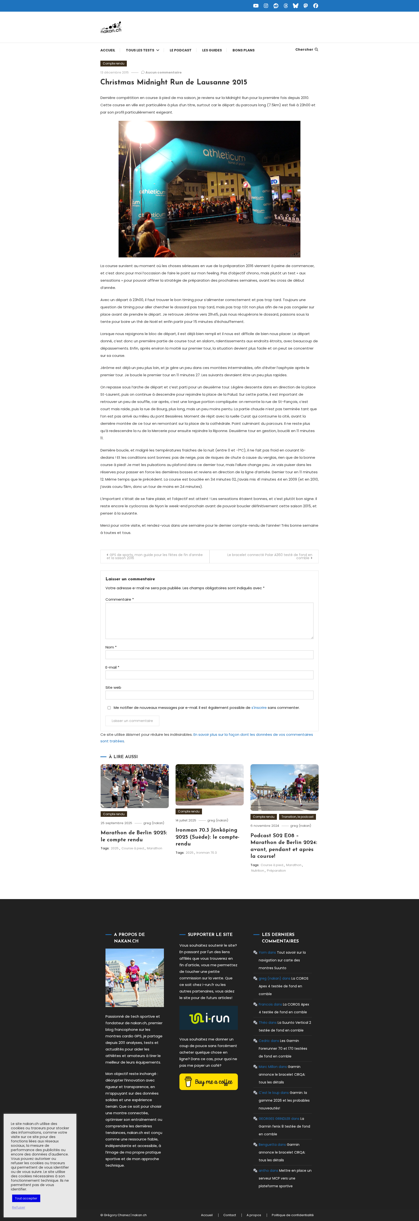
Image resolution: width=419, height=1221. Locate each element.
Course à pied (132, 848)
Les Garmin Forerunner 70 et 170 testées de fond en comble (283, 1048)
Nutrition (257, 870)
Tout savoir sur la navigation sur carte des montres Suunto (282, 960)
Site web (113, 687)
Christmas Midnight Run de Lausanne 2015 (173, 82)
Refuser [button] (18, 1207)
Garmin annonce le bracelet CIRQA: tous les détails (282, 1074)
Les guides (212, 50)
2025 (115, 848)
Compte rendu (113, 63)
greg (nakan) (153, 823)
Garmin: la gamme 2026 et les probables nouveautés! (284, 1100)
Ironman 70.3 (206, 852)
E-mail (112, 667)
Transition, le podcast (298, 817)
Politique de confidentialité (293, 1215)
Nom (111, 647)
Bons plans (244, 50)
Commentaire (119, 599)
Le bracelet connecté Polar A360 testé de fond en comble (269, 556)
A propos (254, 1215)
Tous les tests (140, 50)
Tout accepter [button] (26, 1198)
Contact (229, 1215)
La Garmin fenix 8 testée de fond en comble (284, 1126)
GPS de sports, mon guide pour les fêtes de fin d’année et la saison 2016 (155, 556)
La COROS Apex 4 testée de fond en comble (283, 986)
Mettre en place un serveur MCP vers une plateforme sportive (285, 1178)
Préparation (276, 870)
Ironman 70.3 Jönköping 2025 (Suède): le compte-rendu (207, 837)
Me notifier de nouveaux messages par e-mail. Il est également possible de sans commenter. (206, 707)
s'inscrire (259, 707)
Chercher (304, 49)
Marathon (154, 848)
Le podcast (181, 50)
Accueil (107, 50)
